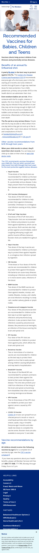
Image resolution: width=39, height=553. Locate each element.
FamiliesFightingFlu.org (12, 134)
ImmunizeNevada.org (11, 137)
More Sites (5, 2)
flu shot (11, 72)
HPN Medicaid (9, 518)
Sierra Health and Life (12, 521)
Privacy (7, 496)
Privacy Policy (23, 545)
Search (31, 8)
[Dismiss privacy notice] (36, 532)
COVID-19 (11, 415)
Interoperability (10, 529)
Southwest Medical (11, 526)
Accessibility (8, 480)
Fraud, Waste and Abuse (12, 486)
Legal (5, 492)
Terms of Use (9, 502)
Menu (35, 8)
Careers (7, 483)
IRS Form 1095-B (9, 489)
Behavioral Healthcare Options (16, 515)
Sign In (34, 2)
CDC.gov (26, 137)
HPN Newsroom (9, 505)
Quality (6, 499)
